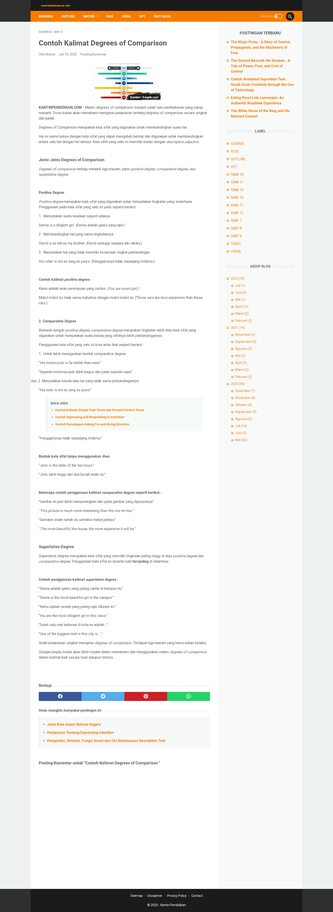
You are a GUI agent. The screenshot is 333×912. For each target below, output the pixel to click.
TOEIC (236, 244)
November (245, 334)
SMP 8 (236, 228)
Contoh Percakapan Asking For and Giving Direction (92, 424)
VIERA (126, 16)
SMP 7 (236, 220)
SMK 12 (237, 213)
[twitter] (103, 696)
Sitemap (136, 896)
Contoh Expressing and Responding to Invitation (89, 417)
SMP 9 (236, 236)
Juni (240, 292)
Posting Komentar (93, 54)
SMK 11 (237, 205)
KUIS (109, 16)
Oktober (243, 405)
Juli (240, 285)
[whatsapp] (188, 696)
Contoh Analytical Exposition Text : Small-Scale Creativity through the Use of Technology (262, 84)
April (242, 306)
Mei (240, 299)
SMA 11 (237, 182)
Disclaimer (154, 896)
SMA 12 (237, 190)
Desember (245, 391)
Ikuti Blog (162, 16)
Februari (243, 320)
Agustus (243, 348)
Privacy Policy (177, 896)
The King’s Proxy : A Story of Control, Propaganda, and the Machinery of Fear (261, 47)
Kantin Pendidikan (173, 905)
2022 (238, 278)
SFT (142, 16)
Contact (197, 896)
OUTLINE (68, 16)
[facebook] (60, 696)
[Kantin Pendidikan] (58, 6)
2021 (238, 327)
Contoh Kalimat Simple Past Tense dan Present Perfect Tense (99, 410)
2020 (238, 384)
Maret (242, 313)
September (245, 341)
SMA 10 (237, 174)
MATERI (89, 16)
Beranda (46, 16)
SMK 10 (237, 197)
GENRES (237, 144)
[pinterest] (145, 696)
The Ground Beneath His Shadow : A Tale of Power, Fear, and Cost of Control (260, 66)
